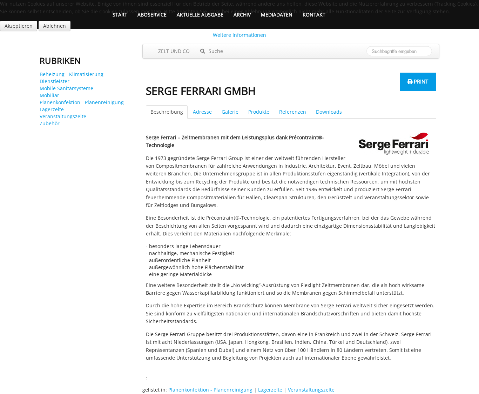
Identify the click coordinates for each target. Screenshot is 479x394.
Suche (215, 51)
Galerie (230, 111)
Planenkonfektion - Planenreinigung (82, 102)
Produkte (258, 111)
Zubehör (50, 123)
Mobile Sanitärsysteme (66, 88)
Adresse (202, 111)
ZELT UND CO (173, 51)
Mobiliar (49, 95)
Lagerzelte (52, 109)
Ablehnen (54, 25)
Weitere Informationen (239, 35)
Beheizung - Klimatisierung (71, 74)
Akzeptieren (19, 25)
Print (420, 81)
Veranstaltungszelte (63, 116)
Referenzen (292, 111)
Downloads (329, 111)
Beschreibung (166, 111)
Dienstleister (54, 81)
